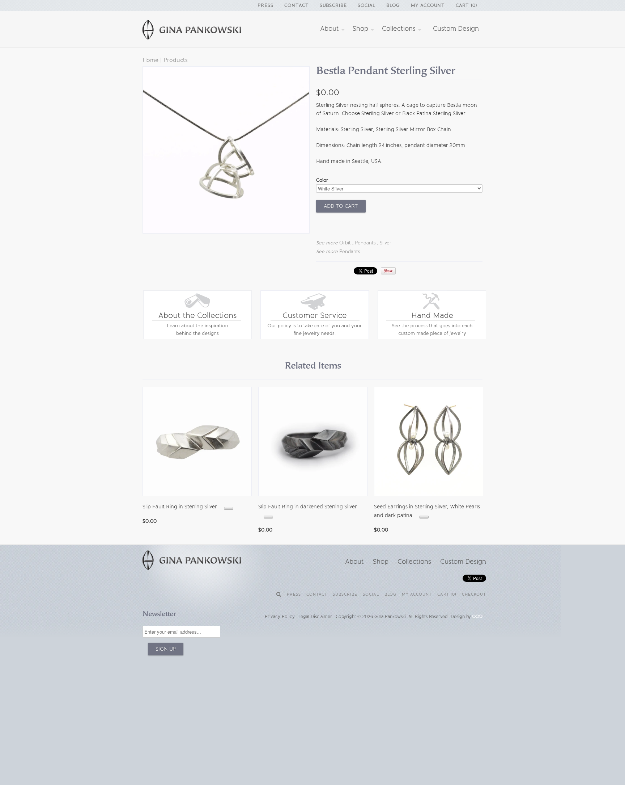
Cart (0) (466, 5)
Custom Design (456, 29)
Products (175, 59)
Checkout (474, 594)
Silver (385, 242)
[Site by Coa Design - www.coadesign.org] (477, 616)
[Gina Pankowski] (200, 30)
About (330, 29)
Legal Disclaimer (315, 616)
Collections (399, 29)
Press (265, 5)
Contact (296, 5)
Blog (393, 5)
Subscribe (333, 5)
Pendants (365, 242)
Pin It (388, 270)
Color (322, 180)
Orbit (345, 242)
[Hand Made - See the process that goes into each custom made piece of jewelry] (432, 338)
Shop (361, 29)
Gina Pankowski (390, 616)
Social (366, 5)
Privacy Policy (280, 616)
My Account (428, 5)
